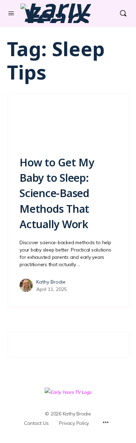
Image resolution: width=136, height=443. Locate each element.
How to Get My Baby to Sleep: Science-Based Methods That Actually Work (57, 193)
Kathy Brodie (51, 282)
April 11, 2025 (51, 289)
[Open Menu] (11, 13)
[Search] (123, 13)
